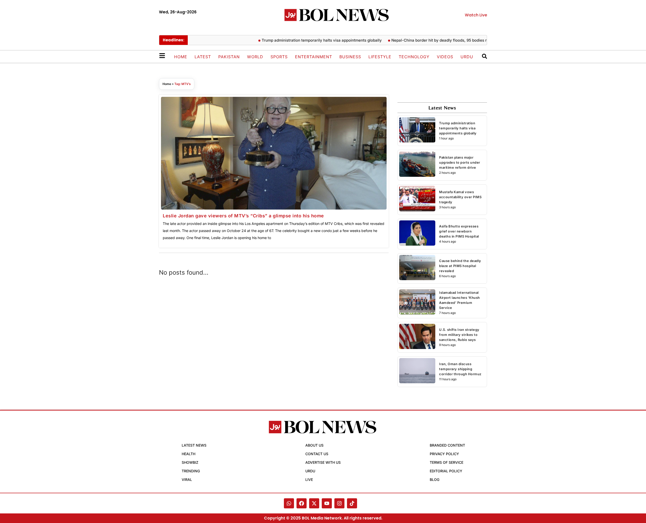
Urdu (467, 56)
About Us (314, 445)
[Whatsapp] (289, 503)
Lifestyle (379, 56)
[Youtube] (327, 503)
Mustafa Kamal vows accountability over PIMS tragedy (460, 197)
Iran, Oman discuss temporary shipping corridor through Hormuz (460, 369)
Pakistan (229, 56)
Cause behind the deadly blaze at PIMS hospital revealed (460, 266)
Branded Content (447, 445)
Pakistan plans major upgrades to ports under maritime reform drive (459, 162)
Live (309, 479)
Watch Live (476, 15)
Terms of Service (446, 462)
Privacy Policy (444, 454)
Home (180, 56)
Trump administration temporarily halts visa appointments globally (310, 40)
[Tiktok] (352, 503)
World (255, 56)
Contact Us (316, 454)
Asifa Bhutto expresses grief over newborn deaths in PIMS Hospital (459, 231)
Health (188, 454)
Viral (187, 479)
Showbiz (190, 462)
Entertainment (313, 56)
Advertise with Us (323, 462)
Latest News (194, 445)
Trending (191, 471)
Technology (414, 56)
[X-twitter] (314, 503)
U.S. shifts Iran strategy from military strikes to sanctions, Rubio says (459, 335)
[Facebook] (302, 503)
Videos (445, 56)
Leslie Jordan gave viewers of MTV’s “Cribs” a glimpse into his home (243, 215)
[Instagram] (339, 503)
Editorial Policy (446, 471)
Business (350, 56)
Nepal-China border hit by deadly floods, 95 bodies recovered (435, 40)
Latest (203, 56)
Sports (279, 56)
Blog (434, 479)
